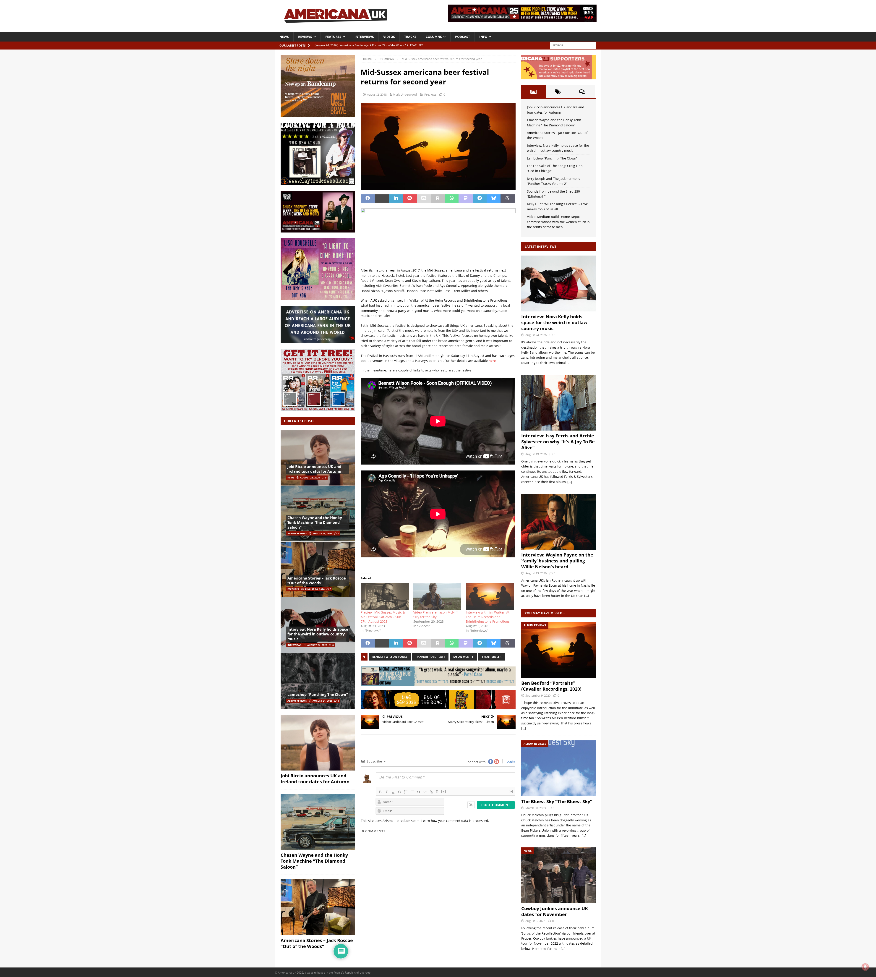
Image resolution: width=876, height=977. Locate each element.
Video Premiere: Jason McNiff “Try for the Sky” (435, 614)
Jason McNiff (463, 657)
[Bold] (380, 792)
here (492, 360)
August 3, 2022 (535, 921)
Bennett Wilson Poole (389, 657)
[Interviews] (558, 283)
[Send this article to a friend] (424, 198)
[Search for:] (573, 45)
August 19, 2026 (536, 454)
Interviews (364, 36)
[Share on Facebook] (368, 198)
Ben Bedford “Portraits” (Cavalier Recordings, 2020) (551, 686)
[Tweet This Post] (382, 198)
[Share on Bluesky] (494, 198)
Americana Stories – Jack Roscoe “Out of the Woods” (316, 580)
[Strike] (399, 792)
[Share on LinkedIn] (396, 198)
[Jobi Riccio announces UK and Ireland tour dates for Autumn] (318, 458)
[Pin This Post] (410, 198)
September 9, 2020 (537, 695)
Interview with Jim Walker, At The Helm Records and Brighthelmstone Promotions (488, 617)
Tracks (410, 36)
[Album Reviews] (558, 650)
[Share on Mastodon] (465, 198)
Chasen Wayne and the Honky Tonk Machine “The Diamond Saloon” (314, 522)
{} (437, 791)
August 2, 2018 (377, 94)
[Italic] (386, 792)
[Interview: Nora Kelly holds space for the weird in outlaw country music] (318, 625)
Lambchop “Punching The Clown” (317, 694)
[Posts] (533, 91)
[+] (443, 791)
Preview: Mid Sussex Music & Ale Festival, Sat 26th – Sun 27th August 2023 (383, 617)
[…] (569, 362)
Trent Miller (491, 657)
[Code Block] (425, 792)
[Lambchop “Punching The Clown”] (318, 681)
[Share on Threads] (507, 198)
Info (483, 36)
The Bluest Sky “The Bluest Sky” (556, 801)
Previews (430, 94)
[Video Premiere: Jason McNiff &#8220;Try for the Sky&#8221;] (437, 596)
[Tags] (558, 91)
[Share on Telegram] (480, 198)
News (284, 36)
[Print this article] (438, 198)
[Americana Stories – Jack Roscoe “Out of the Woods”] (318, 569)
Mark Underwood (405, 94)
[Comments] (582, 91)
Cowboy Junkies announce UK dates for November (554, 911)
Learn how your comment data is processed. (455, 820)
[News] (558, 875)
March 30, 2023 (535, 808)
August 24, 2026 (310, 477)
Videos (389, 36)
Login (510, 761)
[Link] (431, 792)
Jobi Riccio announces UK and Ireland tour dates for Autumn (315, 469)
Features (333, 36)
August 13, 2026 (536, 573)
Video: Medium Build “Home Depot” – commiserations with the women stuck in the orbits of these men (558, 221)
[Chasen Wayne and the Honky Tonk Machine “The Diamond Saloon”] (318, 513)
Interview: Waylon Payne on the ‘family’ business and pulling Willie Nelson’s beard (557, 561)
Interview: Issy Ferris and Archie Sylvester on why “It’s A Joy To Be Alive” (558, 442)
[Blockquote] (418, 792)
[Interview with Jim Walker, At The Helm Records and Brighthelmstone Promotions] (490, 596)
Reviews (305, 36)
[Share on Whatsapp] (452, 198)
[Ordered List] (406, 792)
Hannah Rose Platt (430, 657)
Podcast (462, 36)
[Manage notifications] (865, 967)
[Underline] (393, 792)
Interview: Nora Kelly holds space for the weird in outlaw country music (317, 634)
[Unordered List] (412, 792)
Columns (434, 36)
